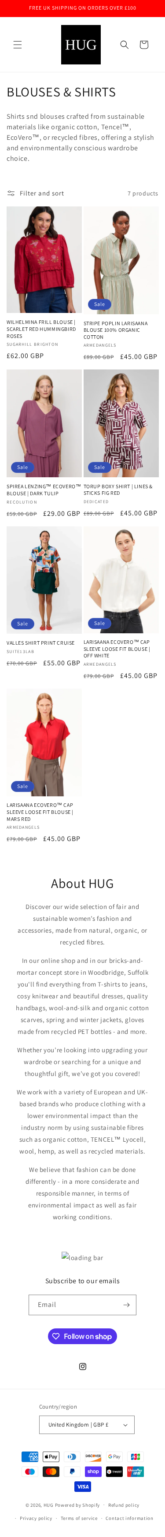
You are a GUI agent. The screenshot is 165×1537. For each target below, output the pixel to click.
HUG (49, 1505)
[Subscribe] (126, 1305)
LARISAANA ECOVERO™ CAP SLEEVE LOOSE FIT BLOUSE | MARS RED (40, 812)
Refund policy (123, 1505)
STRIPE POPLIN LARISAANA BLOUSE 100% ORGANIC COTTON (116, 330)
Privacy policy (36, 1518)
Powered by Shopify (77, 1505)
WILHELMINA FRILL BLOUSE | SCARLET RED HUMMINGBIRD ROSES (41, 329)
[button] (17, 44)
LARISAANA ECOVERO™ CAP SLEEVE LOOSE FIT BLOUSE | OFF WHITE (117, 649)
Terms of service (79, 1518)
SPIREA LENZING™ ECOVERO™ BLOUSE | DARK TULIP (44, 490)
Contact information (129, 1518)
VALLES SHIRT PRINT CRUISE (41, 642)
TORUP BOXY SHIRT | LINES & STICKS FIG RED (118, 490)
